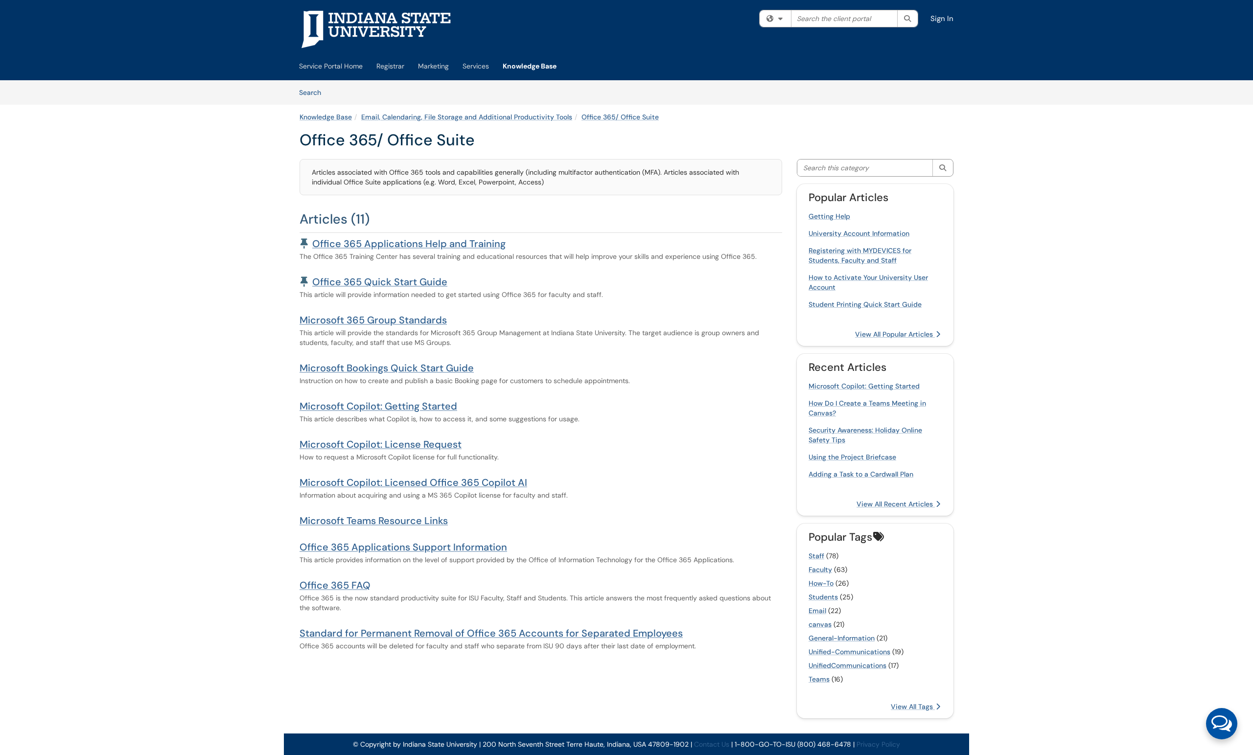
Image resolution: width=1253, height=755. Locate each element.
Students (823, 597)
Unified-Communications (849, 651)
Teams (819, 679)
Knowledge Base (530, 66)
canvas (820, 624)
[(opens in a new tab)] (376, 29)
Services (476, 66)
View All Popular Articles (895, 334)
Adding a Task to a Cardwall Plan (861, 474)
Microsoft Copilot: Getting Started (378, 406)
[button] (1221, 723)
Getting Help (829, 216)
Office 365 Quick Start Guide (379, 281)
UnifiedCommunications (847, 665)
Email (817, 610)
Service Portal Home (331, 66)
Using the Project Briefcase (852, 457)
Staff (816, 555)
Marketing (433, 66)
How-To (821, 583)
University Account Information (859, 233)
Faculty (820, 569)
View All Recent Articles (896, 504)
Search (313, 92)
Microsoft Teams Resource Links (374, 520)
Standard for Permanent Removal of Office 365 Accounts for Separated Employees (491, 633)
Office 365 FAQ (335, 585)
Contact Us (711, 744)
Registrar (390, 66)
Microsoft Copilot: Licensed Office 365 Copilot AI (413, 482)
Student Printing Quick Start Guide (865, 304)
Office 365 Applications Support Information (403, 547)
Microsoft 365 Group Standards (373, 320)
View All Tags (913, 706)
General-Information (842, 638)
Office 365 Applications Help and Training (409, 243)
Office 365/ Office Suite (620, 117)
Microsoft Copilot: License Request (381, 444)
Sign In (941, 18)
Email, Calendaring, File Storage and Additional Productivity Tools (466, 117)
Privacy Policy (878, 744)
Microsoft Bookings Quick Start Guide (387, 368)
